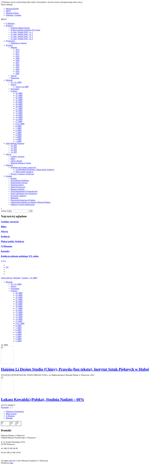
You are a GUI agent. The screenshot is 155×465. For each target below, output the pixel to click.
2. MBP (19, 339)
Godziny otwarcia (10, 221)
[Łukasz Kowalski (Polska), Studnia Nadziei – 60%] (7, 393)
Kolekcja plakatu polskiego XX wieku (20, 256)
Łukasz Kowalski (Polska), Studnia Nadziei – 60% (42, 399)
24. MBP (33, 278)
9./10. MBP (20, 323)
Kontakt (5, 251)
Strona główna (7, 278)
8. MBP (19, 326)
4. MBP (19, 334)
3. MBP (19, 336)
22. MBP (19, 297)
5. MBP (19, 332)
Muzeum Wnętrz (12, 13)
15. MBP (19, 312)
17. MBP (19, 308)
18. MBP (19, 306)
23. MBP (19, 295)
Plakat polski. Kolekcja (12, 241)
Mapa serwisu (11, 414)
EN (7, 267)
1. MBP (19, 341)
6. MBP (19, 330)
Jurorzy (13, 286)
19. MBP (19, 304)
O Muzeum (6, 246)
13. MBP (19, 317)
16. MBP (19, 310)
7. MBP (19, 328)
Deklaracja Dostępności (15, 411)
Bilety (4, 226)
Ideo (11, 463)
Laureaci (25, 278)
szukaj (3, 211)
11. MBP (19, 321)
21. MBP (19, 299)
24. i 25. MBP (16, 284)
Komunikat (15, 289)
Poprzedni (5, 407)
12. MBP (19, 319)
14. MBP (19, 315)
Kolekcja (5, 236)
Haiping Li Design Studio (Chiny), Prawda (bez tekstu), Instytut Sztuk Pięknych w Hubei (75, 369)
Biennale (17, 278)
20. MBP (19, 302)
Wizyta (4, 231)
